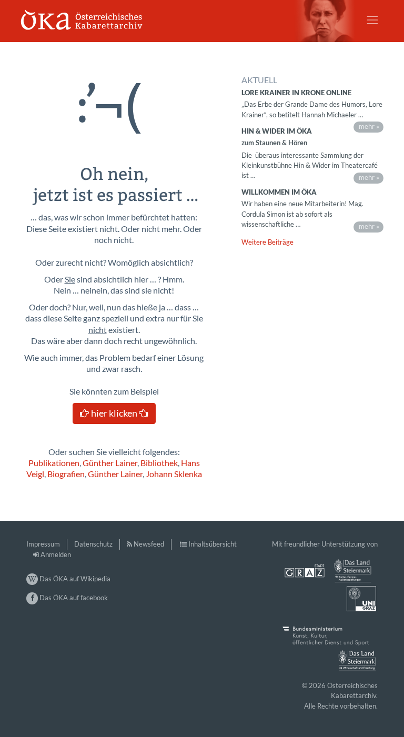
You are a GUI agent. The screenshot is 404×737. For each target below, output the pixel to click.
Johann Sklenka (174, 474)
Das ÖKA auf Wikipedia (74, 578)
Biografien (66, 474)
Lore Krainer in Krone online (296, 92)
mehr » (369, 126)
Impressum (43, 544)
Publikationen (53, 463)
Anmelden (56, 554)
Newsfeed (149, 544)
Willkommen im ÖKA (279, 192)
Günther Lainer (110, 463)
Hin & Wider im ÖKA (276, 131)
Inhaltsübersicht (212, 544)
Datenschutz (93, 544)
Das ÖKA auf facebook (73, 597)
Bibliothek (159, 463)
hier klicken (114, 413)
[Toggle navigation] (372, 20)
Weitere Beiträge (267, 242)
